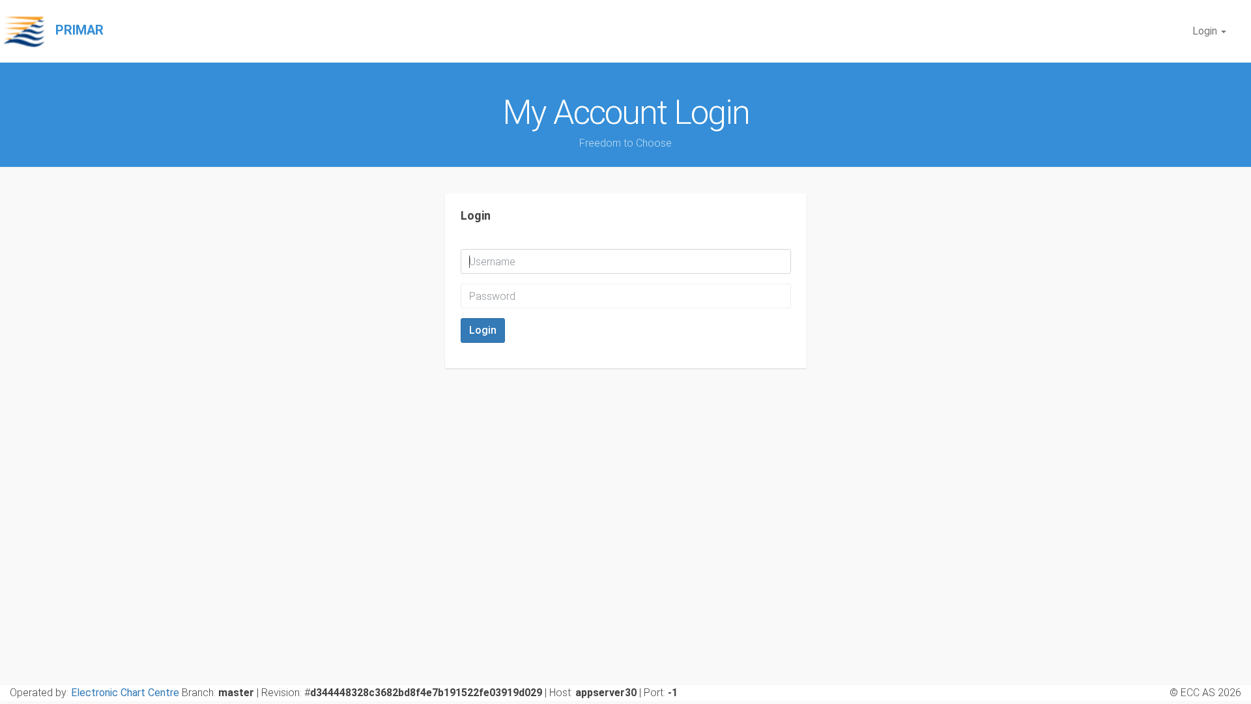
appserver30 (606, 692)
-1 (673, 692)
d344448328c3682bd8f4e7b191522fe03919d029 (426, 692)
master (236, 692)
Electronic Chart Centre (125, 692)
